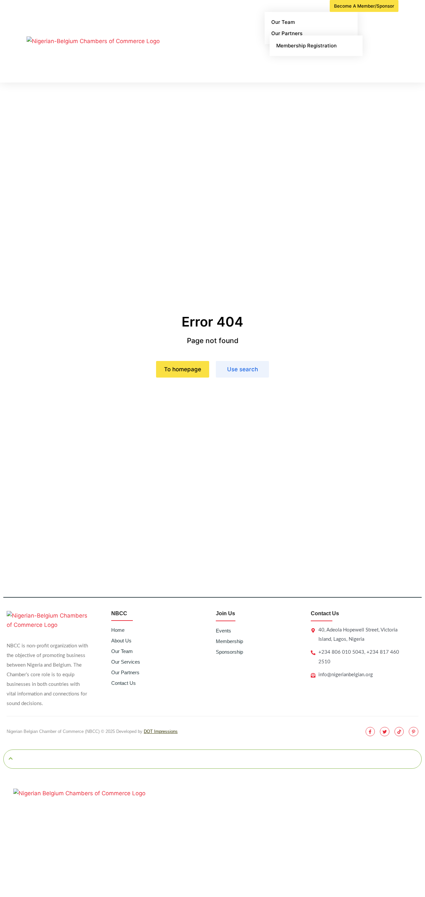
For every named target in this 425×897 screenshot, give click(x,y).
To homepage (182, 369)
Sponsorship (229, 652)
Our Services (125, 662)
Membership (229, 641)
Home (118, 630)
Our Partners (125, 672)
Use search (242, 369)
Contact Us (123, 683)
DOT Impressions (161, 731)
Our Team (122, 651)
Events (223, 630)
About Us (121, 640)
